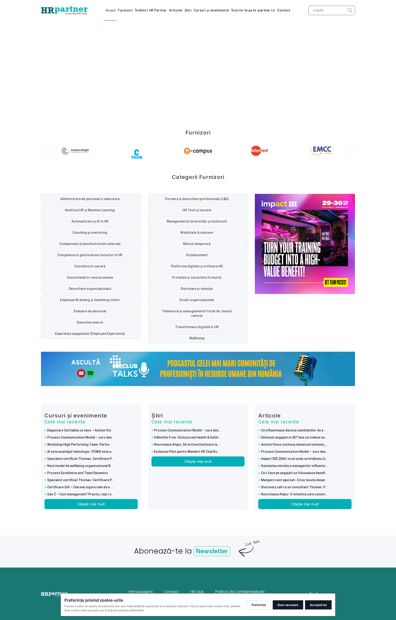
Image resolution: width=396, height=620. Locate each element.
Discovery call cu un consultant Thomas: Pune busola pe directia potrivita (317, 487)
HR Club (197, 591)
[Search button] (350, 10)
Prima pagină (141, 591)
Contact (283, 10)
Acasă (111, 10)
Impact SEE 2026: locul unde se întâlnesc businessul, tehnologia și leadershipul (321, 459)
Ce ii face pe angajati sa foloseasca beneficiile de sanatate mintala (312, 473)
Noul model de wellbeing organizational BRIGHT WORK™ (89, 466)
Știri (188, 10)
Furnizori (125, 10)
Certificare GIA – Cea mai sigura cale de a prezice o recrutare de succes (101, 487)
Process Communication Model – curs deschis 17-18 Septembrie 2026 (100, 437)
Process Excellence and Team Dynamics (77, 473)
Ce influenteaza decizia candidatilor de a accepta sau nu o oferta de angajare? (321, 430)
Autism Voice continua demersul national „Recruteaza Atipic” (307, 444)
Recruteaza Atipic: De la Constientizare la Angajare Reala (197, 444)
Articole (175, 10)
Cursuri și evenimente (211, 10)
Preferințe (259, 605)
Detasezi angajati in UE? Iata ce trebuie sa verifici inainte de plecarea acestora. (321, 437)
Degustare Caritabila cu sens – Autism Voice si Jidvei (87, 430)
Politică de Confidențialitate (240, 591)
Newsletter (212, 551)
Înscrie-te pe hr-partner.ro (253, 10)
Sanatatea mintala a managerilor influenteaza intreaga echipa (308, 466)
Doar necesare (288, 605)
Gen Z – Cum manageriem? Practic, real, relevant (84, 494)
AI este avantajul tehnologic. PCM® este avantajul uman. (90, 451)
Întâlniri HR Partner (151, 10)
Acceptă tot (318, 605)
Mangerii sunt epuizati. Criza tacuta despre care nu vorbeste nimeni (312, 480)
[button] (45, 151)
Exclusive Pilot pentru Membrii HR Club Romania (190, 451)
